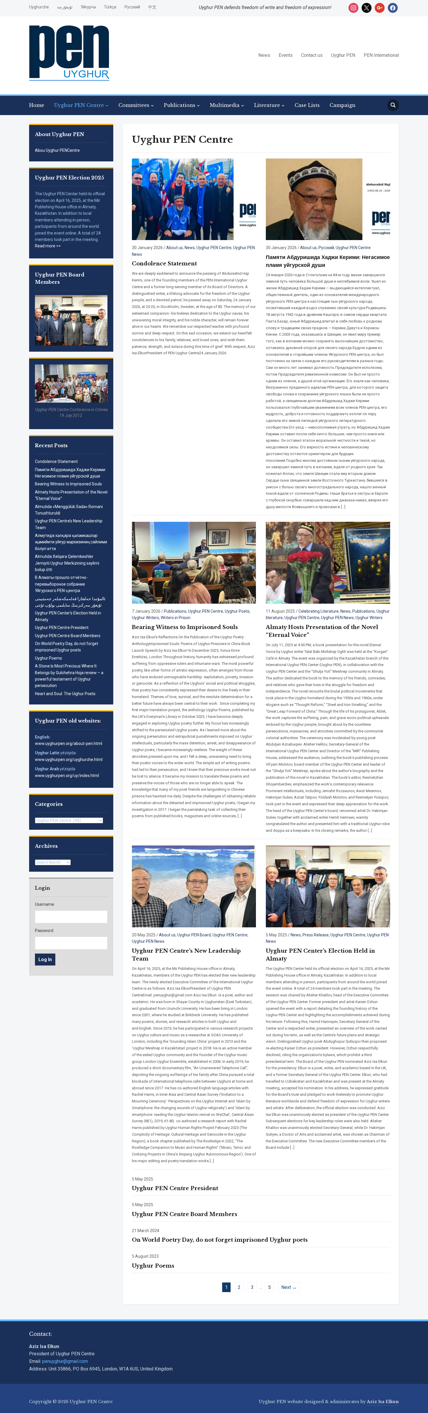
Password (44, 930)
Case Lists (307, 105)
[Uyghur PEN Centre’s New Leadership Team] (194, 886)
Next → (289, 1287)
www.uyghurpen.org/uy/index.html (67, 775)
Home (36, 105)
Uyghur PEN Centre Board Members (67, 635)
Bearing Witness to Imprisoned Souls (68, 484)
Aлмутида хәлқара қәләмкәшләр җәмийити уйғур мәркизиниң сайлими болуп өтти (71, 542)
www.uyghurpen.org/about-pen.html (68, 743)
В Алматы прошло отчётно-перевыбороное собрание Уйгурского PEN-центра (61, 584)
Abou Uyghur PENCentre (57, 150)
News (264, 55)
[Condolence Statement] (194, 199)
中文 (152, 7)
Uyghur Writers (145, 617)
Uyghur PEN (343, 55)
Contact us (312, 55)
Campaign (343, 105)
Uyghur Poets (237, 611)
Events (286, 55)
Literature (267, 105)
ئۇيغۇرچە (64, 7)
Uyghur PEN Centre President (62, 627)
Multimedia (225, 105)
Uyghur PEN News (337, 617)
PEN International (381, 55)
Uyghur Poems (48, 658)
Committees (134, 105)
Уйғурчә (88, 7)
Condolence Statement (56, 461)
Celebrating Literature (318, 611)
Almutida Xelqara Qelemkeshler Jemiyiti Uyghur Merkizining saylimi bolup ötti (67, 563)
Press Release (316, 935)
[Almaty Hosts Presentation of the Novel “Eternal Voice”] (328, 562)
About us (174, 247)
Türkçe (110, 7)
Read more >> (48, 246)
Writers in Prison (175, 617)
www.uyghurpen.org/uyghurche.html (68, 759)
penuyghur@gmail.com (65, 1361)
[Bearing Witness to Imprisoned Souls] (194, 562)
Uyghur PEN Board (194, 935)
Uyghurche (39, 7)
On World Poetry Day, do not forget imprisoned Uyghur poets (220, 1240)
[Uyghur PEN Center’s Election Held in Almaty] (328, 886)
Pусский (132, 7)
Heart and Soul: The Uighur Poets (65, 693)
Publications (179, 105)
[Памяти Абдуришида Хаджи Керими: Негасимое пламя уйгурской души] (328, 199)
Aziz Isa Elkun (383, 1401)
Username (44, 904)
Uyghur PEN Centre (79, 105)
